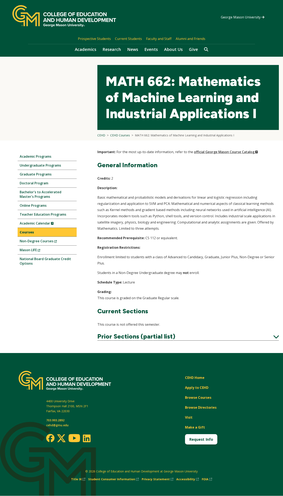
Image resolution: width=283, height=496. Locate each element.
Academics (85, 49)
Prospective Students (94, 38)
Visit (188, 417)
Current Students (128, 38)
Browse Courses (198, 397)
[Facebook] (50, 438)
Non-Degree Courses (45, 242)
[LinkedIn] (86, 438)
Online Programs (33, 205)
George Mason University (241, 17)
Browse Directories (200, 407)
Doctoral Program (34, 183)
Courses (27, 232)
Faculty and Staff (159, 38)
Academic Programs (35, 156)
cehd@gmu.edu (57, 425)
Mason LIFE (37, 250)
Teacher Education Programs (43, 214)
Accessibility (187, 479)
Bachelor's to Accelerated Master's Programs (40, 194)
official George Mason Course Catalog (226, 152)
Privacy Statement (157, 479)
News (132, 49)
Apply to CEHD (196, 387)
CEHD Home (194, 377)
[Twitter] (61, 438)
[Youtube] (74, 439)
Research (112, 49)
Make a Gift (195, 427)
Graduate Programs (36, 174)
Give (193, 49)
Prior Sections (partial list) (188, 336)
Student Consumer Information (113, 479)
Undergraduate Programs (40, 165)
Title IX (78, 479)
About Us (173, 49)
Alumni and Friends (190, 38)
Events (151, 49)
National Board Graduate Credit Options (45, 261)
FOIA (207, 479)
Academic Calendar (44, 224)
